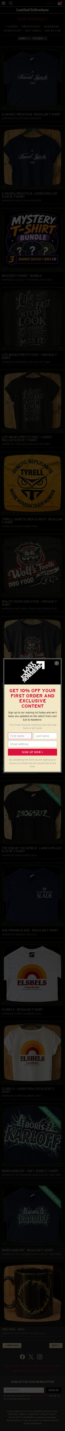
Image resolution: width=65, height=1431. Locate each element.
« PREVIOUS (12, 1345)
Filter (37, 38)
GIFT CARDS (33, 31)
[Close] (57, 663)
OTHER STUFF (13, 31)
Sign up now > (32, 752)
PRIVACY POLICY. (49, 1414)
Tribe (25, 1420)
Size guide (54, 1366)
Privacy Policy (37, 1399)
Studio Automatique (32, 1423)
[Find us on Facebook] (22, 1356)
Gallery (26, 1366)
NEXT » (56, 1345)
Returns (18, 1371)
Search (10, 3)
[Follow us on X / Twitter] (31, 1356)
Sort (22, 38)
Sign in (50, 3)
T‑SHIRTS (12, 26)
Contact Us (33, 1371)
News (15, 1366)
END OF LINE (53, 31)
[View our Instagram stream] (39, 1356)
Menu (3, 3)
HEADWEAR (51, 26)
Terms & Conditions (39, 1396)
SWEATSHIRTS (31, 26)
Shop (7, 1366)
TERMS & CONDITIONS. (29, 1414)
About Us (39, 1366)
